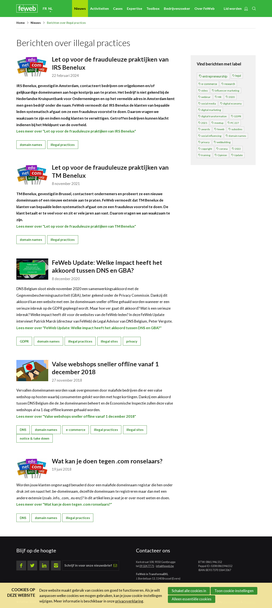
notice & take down (34, 438)
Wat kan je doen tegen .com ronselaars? (107, 461)
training (205, 155)
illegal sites (109, 341)
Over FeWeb (204, 8)
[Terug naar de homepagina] (27, 8)
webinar (206, 97)
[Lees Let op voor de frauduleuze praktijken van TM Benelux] (32, 174)
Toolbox (153, 8)
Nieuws (80, 8)
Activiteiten (99, 8)
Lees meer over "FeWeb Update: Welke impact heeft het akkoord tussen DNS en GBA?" (89, 328)
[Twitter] (32, 565)
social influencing (211, 135)
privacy (131, 341)
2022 (238, 148)
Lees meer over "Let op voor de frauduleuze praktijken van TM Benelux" (76, 226)
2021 (204, 122)
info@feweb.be (165, 566)
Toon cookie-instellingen (234, 590)
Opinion (222, 155)
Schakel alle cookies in (189, 590)
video (204, 90)
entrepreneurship (215, 76)
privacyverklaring (129, 601)
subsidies (236, 129)
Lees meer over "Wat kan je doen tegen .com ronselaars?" (64, 504)
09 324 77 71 (146, 566)
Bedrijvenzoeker (177, 8)
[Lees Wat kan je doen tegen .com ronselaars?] (32, 467)
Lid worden (233, 8)
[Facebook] (21, 565)
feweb (220, 129)
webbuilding (224, 142)
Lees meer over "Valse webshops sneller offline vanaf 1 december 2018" (76, 416)
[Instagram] (56, 565)
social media (208, 103)
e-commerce (75, 430)
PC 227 (235, 122)
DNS (23, 430)
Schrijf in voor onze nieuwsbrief (88, 565)
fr (45, 8)
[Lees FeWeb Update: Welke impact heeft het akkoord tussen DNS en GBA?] (32, 269)
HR (219, 97)
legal (238, 75)
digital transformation (214, 116)
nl (50, 8)
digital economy (232, 103)
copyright (206, 148)
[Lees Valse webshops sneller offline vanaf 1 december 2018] (32, 370)
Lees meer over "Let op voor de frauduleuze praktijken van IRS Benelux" (76, 131)
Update (238, 155)
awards (205, 129)
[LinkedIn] (44, 565)
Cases (118, 8)
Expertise (134, 8)
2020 (232, 97)
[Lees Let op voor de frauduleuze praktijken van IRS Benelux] (32, 65)
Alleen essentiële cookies (191, 599)
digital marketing (211, 109)
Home (20, 22)
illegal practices (63, 145)
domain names (31, 145)
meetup (218, 122)
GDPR (24, 341)
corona (223, 148)
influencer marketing (227, 90)
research (229, 84)
